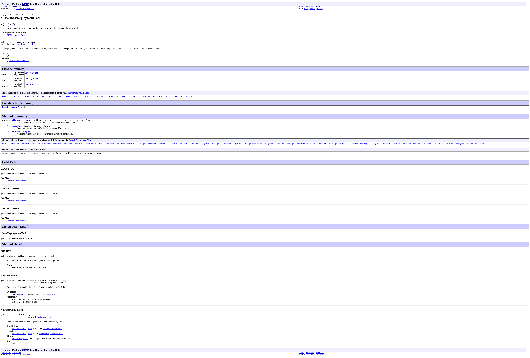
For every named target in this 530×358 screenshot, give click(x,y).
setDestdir (414, 144)
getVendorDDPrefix (301, 144)
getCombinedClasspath (154, 144)
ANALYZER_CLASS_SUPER (36, 96)
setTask (449, 144)
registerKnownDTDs (382, 144)
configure (91, 144)
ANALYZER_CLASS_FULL (12, 96)
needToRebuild (326, 144)
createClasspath (106, 144)
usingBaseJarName (464, 144)
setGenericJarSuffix (432, 144)
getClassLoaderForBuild (129, 144)
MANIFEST (178, 96)
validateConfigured (21, 132)
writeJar (479, 144)
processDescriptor (361, 144)
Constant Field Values (16, 181)
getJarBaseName (225, 144)
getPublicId (274, 144)
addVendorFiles (19, 120)
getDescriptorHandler (191, 144)
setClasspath (400, 144)
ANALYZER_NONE (73, 96)
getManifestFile (257, 144)
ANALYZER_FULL (56, 96)
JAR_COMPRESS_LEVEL (162, 96)
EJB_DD (146, 96)
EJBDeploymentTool (16, 35)
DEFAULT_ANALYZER (109, 96)
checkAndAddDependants (49, 144)
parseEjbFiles (342, 144)
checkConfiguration (74, 144)
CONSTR (24, 9)
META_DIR (189, 96)
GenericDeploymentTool (21, 44)
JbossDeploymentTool (12, 107)
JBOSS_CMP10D (31, 73)
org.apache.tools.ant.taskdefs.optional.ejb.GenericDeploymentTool (40, 26)
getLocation (241, 144)
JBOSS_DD (29, 84)
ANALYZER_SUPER (90, 96)
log (314, 144)
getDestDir (209, 144)
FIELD (18, 9)
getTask (286, 144)
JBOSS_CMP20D (31, 79)
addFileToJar (8, 144)
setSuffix (17, 126)
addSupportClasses (26, 144)
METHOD (31, 9)
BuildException (43, 317)
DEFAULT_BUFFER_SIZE (130, 96)
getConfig (172, 144)
